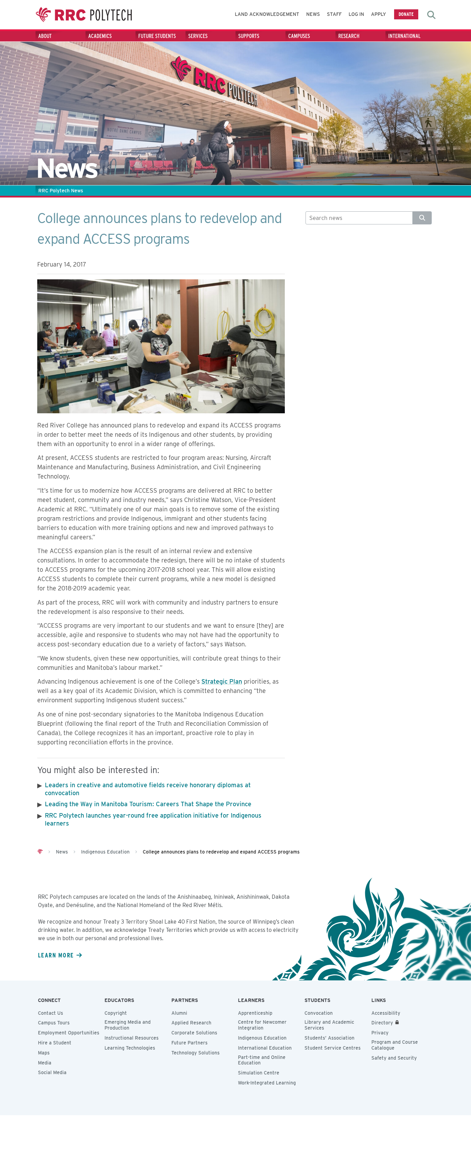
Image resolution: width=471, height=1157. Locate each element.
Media (44, 1063)
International (404, 36)
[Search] (422, 217)
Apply (378, 14)
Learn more (56, 955)
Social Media (52, 1072)
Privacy (380, 1032)
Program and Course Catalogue (394, 1045)
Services (198, 36)
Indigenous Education (262, 1038)
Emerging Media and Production (127, 1025)
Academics (100, 36)
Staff (334, 14)
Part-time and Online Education (261, 1060)
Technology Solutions (195, 1052)
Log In (356, 14)
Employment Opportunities (68, 1032)
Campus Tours (54, 1022)
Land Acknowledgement (267, 14)
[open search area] (431, 15)
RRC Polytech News (60, 190)
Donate (406, 14)
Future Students (157, 36)
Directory (382, 1022)
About (45, 36)
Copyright (115, 1013)
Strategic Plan (221, 681)
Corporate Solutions (194, 1032)
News (313, 14)
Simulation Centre (258, 1073)
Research (349, 36)
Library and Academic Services (329, 1025)
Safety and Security (394, 1058)
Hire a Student (54, 1042)
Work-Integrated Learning (267, 1083)
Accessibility (385, 1013)
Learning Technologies (129, 1048)
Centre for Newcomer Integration (262, 1025)
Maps (44, 1052)
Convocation (318, 1013)
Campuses (299, 36)
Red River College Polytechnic (84, 14)
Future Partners (189, 1042)
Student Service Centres (332, 1048)
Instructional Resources (131, 1038)
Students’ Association (329, 1038)
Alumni (179, 1013)
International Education (265, 1048)
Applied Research (191, 1022)
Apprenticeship (255, 1013)
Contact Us (50, 1013)
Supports (248, 36)
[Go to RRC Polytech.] (40, 852)
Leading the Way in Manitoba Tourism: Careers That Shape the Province (148, 804)
